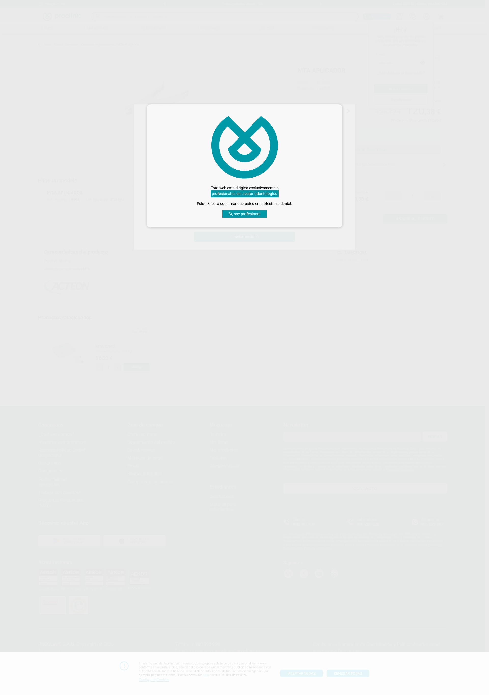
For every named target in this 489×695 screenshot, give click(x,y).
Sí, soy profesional (244, 214)
